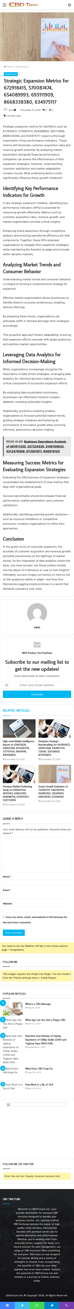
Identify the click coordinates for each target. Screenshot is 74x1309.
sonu (10, 110)
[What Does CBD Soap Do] (13, 1073)
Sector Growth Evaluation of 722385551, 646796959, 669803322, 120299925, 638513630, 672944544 (53, 791)
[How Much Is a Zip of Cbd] (13, 1089)
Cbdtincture (22, 66)
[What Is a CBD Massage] (13, 1009)
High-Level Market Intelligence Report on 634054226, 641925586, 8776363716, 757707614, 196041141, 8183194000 (18, 748)
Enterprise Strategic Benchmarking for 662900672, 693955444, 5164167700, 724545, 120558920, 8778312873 (54, 748)
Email (7, 890)
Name (7, 876)
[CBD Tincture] (23, 5)
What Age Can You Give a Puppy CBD (45, 1020)
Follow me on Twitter (18, 1164)
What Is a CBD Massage (38, 1004)
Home (9, 66)
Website (7, 903)
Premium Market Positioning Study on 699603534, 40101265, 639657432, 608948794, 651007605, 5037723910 (17, 793)
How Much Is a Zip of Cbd (39, 1084)
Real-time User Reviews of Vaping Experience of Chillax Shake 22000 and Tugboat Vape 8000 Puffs (45, 1039)
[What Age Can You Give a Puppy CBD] (13, 1025)
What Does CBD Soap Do (39, 1068)
